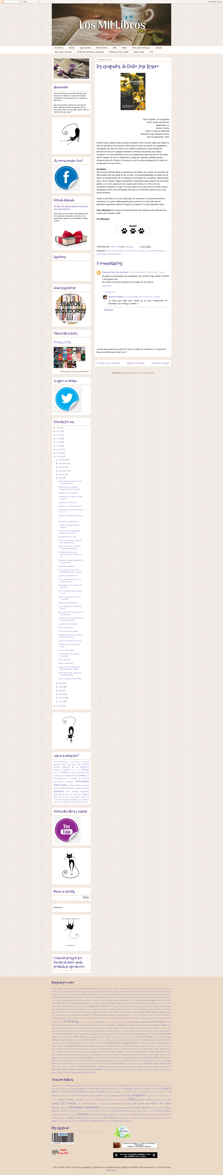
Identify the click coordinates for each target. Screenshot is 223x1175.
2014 (58, 456)
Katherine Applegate (134, 1034)
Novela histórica (75, 785)
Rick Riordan (122, 1057)
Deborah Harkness (129, 1003)
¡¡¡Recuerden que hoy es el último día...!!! (71, 510)
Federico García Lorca (156, 1009)
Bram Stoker (112, 997)
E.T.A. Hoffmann (66, 1006)
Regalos (167, 1110)
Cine (153, 1089)
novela (110, 254)
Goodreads (106, 1095)
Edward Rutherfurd (113, 1006)
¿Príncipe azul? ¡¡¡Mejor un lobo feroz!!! (70, 497)
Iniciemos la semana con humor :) (70, 516)
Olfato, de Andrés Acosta (68, 602)
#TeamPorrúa (125, 1085)
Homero (106, 1018)
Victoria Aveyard (94, 1069)
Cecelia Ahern (73, 1000)
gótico (77, 797)
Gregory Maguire (122, 1015)
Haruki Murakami (59, 1018)
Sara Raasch (149, 1060)
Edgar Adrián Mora (80, 1006)
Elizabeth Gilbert (165, 1006)
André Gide (97, 991)
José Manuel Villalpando (95, 1031)
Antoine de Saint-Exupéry (70, 994)
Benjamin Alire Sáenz (76, 997)
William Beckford (165, 1069)
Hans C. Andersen (156, 1015)
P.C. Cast (125, 1052)
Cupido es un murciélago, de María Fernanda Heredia (69, 668)
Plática (160, 1108)
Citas (157, 1088)
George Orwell (76, 1015)
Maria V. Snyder (156, 1043)
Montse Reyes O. (113, 1049)
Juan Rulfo (163, 1031)
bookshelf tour (67, 797)
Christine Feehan (112, 1000)
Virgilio (106, 1069)
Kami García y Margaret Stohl (91, 1034)
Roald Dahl (142, 1057)
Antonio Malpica (87, 994)
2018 (58, 442)
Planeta (154, 1108)
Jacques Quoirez (121, 1022)
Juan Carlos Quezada (124, 1031)
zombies (73, 802)
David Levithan (94, 1003)
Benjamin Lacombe (91, 997)
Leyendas (57, 776)
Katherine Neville (149, 1034)
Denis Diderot (142, 1003)
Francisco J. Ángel (89, 1012)
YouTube (97, 1118)
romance (85, 799)
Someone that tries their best (115, 272)
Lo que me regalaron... (67, 566)
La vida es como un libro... (68, 624)
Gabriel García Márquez (155, 1012)
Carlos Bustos (144, 997)
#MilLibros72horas (93, 1086)
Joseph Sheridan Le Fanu (140, 1028)
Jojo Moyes (100, 1028)
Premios (91, 1111)
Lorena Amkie (132, 1040)
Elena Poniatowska (136, 1006)
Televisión (153, 1115)
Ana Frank (154, 988)
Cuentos (66, 769)
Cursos (124, 1092)
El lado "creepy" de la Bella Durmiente (68, 655)
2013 (58, 706)
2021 (58, 431)
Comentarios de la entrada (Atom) (139, 372)
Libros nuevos (146, 1099)
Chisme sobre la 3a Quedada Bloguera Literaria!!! (69, 532)
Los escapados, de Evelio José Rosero (70, 607)
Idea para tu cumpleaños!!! (68, 521)
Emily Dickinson (80, 1009)
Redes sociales (139, 52)
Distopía (85, 769)
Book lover (118, 1089)
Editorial (55, 1095)
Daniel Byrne (71, 1003)
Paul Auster (62, 1054)
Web (83, 1118)
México (56, 1107)
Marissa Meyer (76, 1045)
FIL (68, 1095)
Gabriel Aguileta (138, 1012)
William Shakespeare (72, 1072)
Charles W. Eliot (98, 1000)
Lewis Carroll (90, 1039)
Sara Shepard (159, 1061)
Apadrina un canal (164, 1086)
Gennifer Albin (64, 1015)
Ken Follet (160, 1034)
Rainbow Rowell (119, 1054)
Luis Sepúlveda (75, 1043)
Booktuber (127, 1088)
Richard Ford (99, 1057)
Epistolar (56, 773)
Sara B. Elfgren (138, 1061)
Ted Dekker (125, 1066)
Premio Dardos (81, 1111)
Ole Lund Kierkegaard (89, 1052)
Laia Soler (134, 1037)
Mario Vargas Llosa (59, 1046)
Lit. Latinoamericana (153, 250)
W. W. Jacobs (113, 1069)
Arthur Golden (132, 994)
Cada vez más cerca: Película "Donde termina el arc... (69, 547)
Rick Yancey (132, 1057)
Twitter (168, 1115)
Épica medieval (82, 802)
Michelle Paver (74, 1049)
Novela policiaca (124, 1107)
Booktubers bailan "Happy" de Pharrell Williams (69, 674)
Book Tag (66, 764)
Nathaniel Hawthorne (129, 1049)
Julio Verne (74, 1034)
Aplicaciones (74, 762)
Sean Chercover (78, 1063)
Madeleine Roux (114, 1042)
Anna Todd (152, 991)
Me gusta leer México (145, 1103)
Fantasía (64, 772)
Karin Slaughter (108, 1034)
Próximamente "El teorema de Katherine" (70, 586)
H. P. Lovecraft (143, 1015)
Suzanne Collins (87, 1066)
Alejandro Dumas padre (129, 988)
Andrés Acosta (107, 991)
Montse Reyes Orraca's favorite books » (75, 371)
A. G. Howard (57, 988)
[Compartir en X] (145, 247)
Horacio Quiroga (141, 1018)
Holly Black (98, 1018)
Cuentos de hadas (114, 1092)
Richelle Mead (110, 1057)
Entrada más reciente (108, 363)
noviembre (63, 463)
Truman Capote (159, 1066)
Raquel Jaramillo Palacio (72, 1057)
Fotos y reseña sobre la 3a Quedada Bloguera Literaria (69, 571)
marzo (61, 694)
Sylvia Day (116, 1066)
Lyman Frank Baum (88, 1043)
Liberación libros (89, 1100)
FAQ (151, 52)
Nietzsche (63, 1052)
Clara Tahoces (136, 1000)
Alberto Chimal (85, 988)
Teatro (66, 794)
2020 (58, 435)
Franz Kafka (113, 1012)
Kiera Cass (79, 1036)
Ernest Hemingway (94, 1009)
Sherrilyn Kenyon (104, 1063)
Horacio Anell (129, 1018)
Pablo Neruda (133, 1052)
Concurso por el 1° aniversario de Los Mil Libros (71, 613)
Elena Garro (125, 1006)
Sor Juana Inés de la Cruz (133, 1063)
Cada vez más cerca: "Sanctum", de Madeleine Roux (70, 541)
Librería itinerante (119, 1100)
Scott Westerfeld (64, 1063)
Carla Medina (134, 997)
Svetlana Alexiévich (104, 1066)
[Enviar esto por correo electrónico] (141, 247)
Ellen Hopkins (57, 1009)
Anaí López (62, 991)
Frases (72, 772)
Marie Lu (167, 1042)
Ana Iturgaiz (163, 989)
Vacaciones (56, 1118)
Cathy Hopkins (62, 1000)
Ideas (129, 1095)
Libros (132, 1099)
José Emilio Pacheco (79, 1031)
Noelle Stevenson (74, 1052)
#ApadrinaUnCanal (58, 1086)
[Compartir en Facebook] (147, 247)
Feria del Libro (82, 1095)
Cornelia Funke (148, 1000)
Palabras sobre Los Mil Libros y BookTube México (70, 636)
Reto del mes (96, 1114)
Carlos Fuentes (157, 997)
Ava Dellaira (142, 994)
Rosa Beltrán (166, 1057)
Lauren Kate (79, 1040)
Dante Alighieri (82, 1003)
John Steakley (78, 1028)
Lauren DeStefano (66, 1040)
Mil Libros (165, 1103)
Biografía (57, 764)
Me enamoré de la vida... (67, 537)
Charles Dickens (85, 1000)
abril (60, 690)
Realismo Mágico (75, 788)
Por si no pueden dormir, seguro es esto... (70, 592)
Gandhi (99, 1095)
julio (60, 478)
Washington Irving (151, 1069)
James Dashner (158, 1021)
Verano (79, 794)
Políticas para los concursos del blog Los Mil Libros (70, 619)
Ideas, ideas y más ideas (63, 52)
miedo (83, 797)
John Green (161, 1024)
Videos (124, 48)
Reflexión (85, 788)
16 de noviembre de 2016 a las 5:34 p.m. (147, 272)
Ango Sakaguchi (120, 991)
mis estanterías (64, 1121)
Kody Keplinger (91, 1037)
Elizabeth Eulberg (151, 1006)
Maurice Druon (145, 1046)
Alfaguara (134, 1086)
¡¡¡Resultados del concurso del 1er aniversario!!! (70, 482)
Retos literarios (72, 791)
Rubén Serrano (93, 1061)
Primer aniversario (102, 1111)
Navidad (69, 781)
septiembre (63, 471)
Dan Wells (62, 1003)
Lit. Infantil (128, 250)
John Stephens (89, 1028)
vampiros (66, 802)
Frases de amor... (64, 659)
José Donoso (67, 1031)
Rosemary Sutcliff (58, 1061)
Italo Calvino (56, 1022)
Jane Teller (74, 1025)
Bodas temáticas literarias (83, 1088)
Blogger (112, 1170)
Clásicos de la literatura (75, 766)
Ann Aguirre (132, 991)
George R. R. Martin (91, 1015)
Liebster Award (160, 1100)
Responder (107, 285)
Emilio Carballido (68, 1009)
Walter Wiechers (138, 1069)
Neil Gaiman (160, 1048)
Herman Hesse (87, 1018)
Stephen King (165, 1063)
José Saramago (110, 1031)
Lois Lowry (122, 1040)
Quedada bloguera (119, 1110)
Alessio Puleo (144, 989)
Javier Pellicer (94, 1025)
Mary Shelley (89, 1046)
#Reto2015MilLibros (61, 762)
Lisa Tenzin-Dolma (103, 1040)
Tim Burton (148, 1066)
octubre (62, 467)
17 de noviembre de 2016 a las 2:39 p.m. (142, 296)
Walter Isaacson (125, 1069)
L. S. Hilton (125, 1037)
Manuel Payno (144, 1043)
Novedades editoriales (84, 1107)
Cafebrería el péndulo (142, 1089)
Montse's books (62, 342)
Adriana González (71, 988)
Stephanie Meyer (151, 1063)
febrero (62, 697)
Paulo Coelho (73, 1054)
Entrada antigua (160, 363)
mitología (66, 799)
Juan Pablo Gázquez (152, 1031)
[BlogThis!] (143, 247)
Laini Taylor (145, 1036)
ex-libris (143, 1118)
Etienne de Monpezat (109, 1009)
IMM (114, 48)
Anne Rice (161, 991)
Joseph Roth (124, 1028)
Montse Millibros (116, 296)
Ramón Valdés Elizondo (162, 1055)
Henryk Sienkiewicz (73, 1018)
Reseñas (72, 48)
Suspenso (84, 791)
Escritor (63, 1095)
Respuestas (110, 291)
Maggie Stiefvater (130, 1042)
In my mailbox (152, 1096)
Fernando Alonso (63, 1012)
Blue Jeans (102, 997)
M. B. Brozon (101, 1043)
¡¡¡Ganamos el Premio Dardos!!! (70, 506)
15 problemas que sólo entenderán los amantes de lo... (69, 554)
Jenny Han (131, 1025)
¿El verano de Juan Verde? (68, 631)
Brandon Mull (123, 997)
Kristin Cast (116, 1037)
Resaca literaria (71, 1115)
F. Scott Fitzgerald (140, 1009)
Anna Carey (142, 991)
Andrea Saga (87, 991)
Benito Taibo (62, 997)
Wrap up (57, 797)
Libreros (99, 1099)
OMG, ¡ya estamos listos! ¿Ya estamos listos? (69, 580)
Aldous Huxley (99, 988)
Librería (107, 1099)
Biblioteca (66, 1089)
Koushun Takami (104, 1037)
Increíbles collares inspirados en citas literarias (70, 561)
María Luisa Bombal (120, 1046)
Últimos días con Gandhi (67, 493)
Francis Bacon (76, 1012)
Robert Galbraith (154, 1057)
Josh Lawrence (156, 1028)
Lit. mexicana (83, 778)
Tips (75, 794)
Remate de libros (59, 1114)
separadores (58, 802)
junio (61, 683)
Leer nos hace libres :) (66, 650)
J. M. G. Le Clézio (86, 1022)
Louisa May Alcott (164, 1040)
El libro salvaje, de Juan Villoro (70, 678)
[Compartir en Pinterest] (150, 247)
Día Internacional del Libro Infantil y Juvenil (152, 1092)
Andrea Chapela (74, 991)
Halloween (80, 772)
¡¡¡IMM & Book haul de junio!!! (70, 640)
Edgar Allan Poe (96, 1006)
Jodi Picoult (140, 1025)
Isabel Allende (165, 1018)
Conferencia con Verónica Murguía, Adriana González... (70, 488)
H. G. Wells (132, 1015)
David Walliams (117, 1003)
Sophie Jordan (117, 1063)
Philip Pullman (96, 1054)
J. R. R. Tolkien (98, 1021)
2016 (58, 449)
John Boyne (149, 1025)
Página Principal (136, 363)
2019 (58, 438)
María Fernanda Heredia (103, 1046)
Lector (61, 1099)
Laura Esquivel (160, 1037)
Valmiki (168, 1066)
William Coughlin (57, 1072)
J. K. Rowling (70, 1021)
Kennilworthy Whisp (65, 1037)
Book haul (76, 764)
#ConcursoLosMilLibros (76, 1085)
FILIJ (73, 1095)
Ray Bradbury (87, 1057)
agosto (62, 474)
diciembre (62, 460)
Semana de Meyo (124, 1114)
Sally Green (104, 1060)
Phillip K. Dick (108, 1055)
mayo (61, 687)
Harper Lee (167, 1015)
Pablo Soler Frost (145, 1052)
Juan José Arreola (138, 1031)
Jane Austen (64, 1025)
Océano (137, 1107)
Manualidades (58, 782)
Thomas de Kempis (136, 1066)
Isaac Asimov (154, 1018)
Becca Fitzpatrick (154, 994)
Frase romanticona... (66, 627)
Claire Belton (124, 1000)
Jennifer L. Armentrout (118, 1025)
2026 (58, 427)
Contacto (158, 48)
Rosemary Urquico (71, 1061)
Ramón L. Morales (147, 1055)
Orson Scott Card (104, 1052)
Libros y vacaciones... (66, 663)
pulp (78, 800)
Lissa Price (114, 1040)
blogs (104, 1117)
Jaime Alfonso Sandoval (138, 1021)
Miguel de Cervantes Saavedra (92, 1049)
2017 (58, 446)
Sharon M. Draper (90, 1063)
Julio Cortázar (63, 1033)
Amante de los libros (148, 1085)
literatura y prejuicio (162, 1118)
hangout (150, 1118)
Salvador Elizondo (116, 1061)
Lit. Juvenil (139, 250)
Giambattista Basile (108, 1015)
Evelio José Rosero (114, 250)
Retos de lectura (102, 48)
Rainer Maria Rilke (133, 1055)
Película (65, 787)
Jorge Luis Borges (112, 1028)
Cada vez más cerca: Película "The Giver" (69, 598)
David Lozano (105, 1003)
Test (71, 794)
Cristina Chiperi (161, 1000)
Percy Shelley (84, 1055)
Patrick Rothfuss (158, 1052)
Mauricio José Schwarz (159, 1046)
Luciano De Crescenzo (60, 1043)
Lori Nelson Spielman (147, 1040)
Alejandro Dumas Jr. (112, 989)
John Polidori (67, 1028)
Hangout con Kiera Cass (67, 502)
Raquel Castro (57, 1057)
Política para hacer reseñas (119, 52)
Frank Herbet (102, 1012)
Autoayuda (85, 762)
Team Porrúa (59, 794)
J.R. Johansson (110, 1022)
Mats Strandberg (133, 1046)
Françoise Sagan (125, 1012)
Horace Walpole (116, 1018)
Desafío (130, 1092)
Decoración (75, 770)
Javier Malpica (83, 1025)
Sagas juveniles (85, 48)
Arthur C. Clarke (101, 994)
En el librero (59, 48)
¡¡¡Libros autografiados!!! (67, 575)
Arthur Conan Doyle (117, 994)
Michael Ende (62, 1049)
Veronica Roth (59, 1069)
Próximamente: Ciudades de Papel (69, 645)
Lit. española (72, 778)
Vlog (78, 1117)
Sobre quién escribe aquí (141, 48)
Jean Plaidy (103, 1025)
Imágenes (139, 1095)
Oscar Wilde (116, 1051)
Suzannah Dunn (72, 1066)
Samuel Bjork (128, 1061)
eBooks (136, 1118)
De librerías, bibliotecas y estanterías (90, 52)
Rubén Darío (82, 1061)
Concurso (57, 770)
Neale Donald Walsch (146, 1049)
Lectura (70, 1099)
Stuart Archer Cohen (59, 1066)
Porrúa (73, 1110)
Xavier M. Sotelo (88, 1072)
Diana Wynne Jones (154, 1003)
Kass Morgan (120, 1034)
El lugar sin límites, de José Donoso (68, 526)
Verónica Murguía (76, 1069)
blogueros (113, 1117)
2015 (58, 453)
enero (61, 701)
